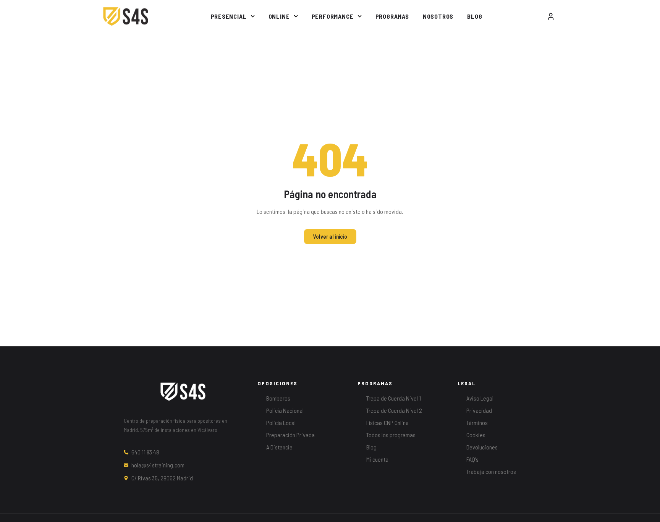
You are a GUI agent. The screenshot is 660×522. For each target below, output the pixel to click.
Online (279, 16)
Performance (333, 16)
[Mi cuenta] (550, 16)
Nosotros (438, 16)
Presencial (229, 16)
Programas (392, 16)
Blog (474, 16)
